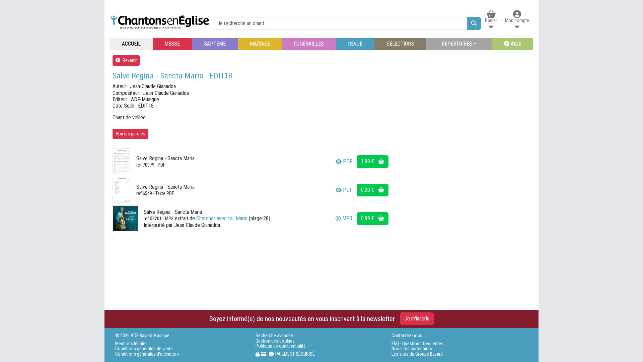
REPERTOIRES (457, 44)
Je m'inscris (417, 318)
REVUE (355, 44)
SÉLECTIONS (400, 44)
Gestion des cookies (275, 341)
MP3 (347, 218)
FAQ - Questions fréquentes (417, 343)
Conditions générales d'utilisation (147, 354)
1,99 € (368, 161)
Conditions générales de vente (144, 348)
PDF (347, 161)
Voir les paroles (130, 133)
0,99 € (368, 218)
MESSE (172, 44)
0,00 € (368, 190)
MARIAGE (260, 44)
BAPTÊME (215, 44)
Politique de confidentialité (281, 346)
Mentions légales (131, 343)
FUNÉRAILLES (309, 44)
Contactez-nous (406, 335)
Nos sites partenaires (411, 348)
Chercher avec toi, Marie (221, 218)
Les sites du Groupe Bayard (417, 354)
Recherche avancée (274, 335)
